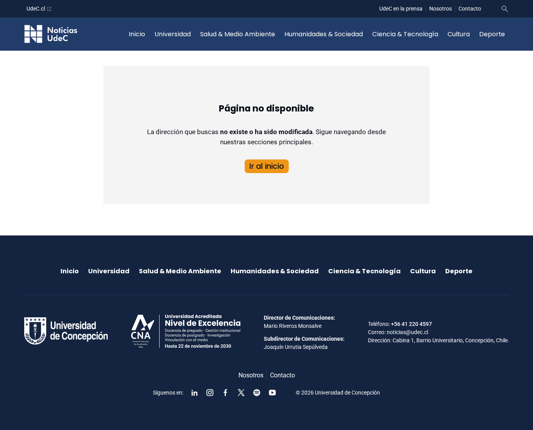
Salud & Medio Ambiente (237, 34)
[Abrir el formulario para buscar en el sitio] (505, 9)
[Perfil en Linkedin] (194, 392)
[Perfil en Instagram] (210, 392)
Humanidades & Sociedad (323, 34)
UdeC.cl (36, 8)
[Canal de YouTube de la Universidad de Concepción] (272, 392)
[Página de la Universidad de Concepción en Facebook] (225, 392)
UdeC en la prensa (401, 8)
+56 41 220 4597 (411, 324)
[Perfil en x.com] (241, 392)
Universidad (173, 34)
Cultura (459, 34)
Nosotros (440, 8)
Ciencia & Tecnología (405, 34)
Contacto (469, 8)
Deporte (492, 34)
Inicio (137, 34)
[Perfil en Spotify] (257, 392)
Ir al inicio (266, 166)
